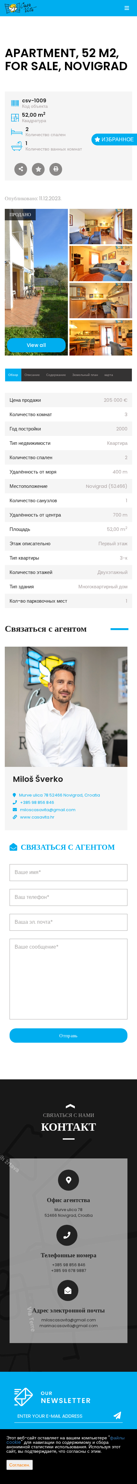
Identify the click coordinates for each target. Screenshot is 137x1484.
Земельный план (85, 374)
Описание (32, 374)
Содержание (56, 374)
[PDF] (55, 169)
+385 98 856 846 (37, 802)
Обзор (13, 374)
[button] (20, 169)
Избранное (117, 139)
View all (36, 345)
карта (109, 374)
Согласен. (19, 1465)
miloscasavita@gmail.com (48, 810)
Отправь (68, 1035)
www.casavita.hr (37, 817)
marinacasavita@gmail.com (69, 1325)
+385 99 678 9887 (68, 1270)
